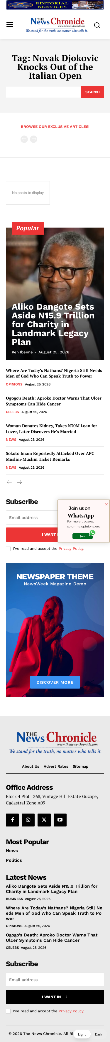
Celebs (12, 412)
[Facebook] (12, 820)
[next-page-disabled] (33, 139)
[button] (90, 1034)
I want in (51, 534)
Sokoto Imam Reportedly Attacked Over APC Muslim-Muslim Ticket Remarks (50, 456)
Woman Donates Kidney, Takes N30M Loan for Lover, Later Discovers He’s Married (51, 428)
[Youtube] (60, 820)
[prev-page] (24, 139)
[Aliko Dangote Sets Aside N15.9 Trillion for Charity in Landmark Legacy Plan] (55, 294)
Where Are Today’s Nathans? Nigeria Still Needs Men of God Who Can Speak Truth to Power (54, 373)
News (11, 439)
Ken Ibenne (22, 352)
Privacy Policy (71, 548)
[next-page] (19, 482)
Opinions (14, 384)
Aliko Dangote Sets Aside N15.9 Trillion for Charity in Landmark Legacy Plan (53, 324)
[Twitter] (44, 820)
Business (14, 899)
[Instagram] (28, 820)
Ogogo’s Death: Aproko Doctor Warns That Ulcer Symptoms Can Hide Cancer (53, 401)
